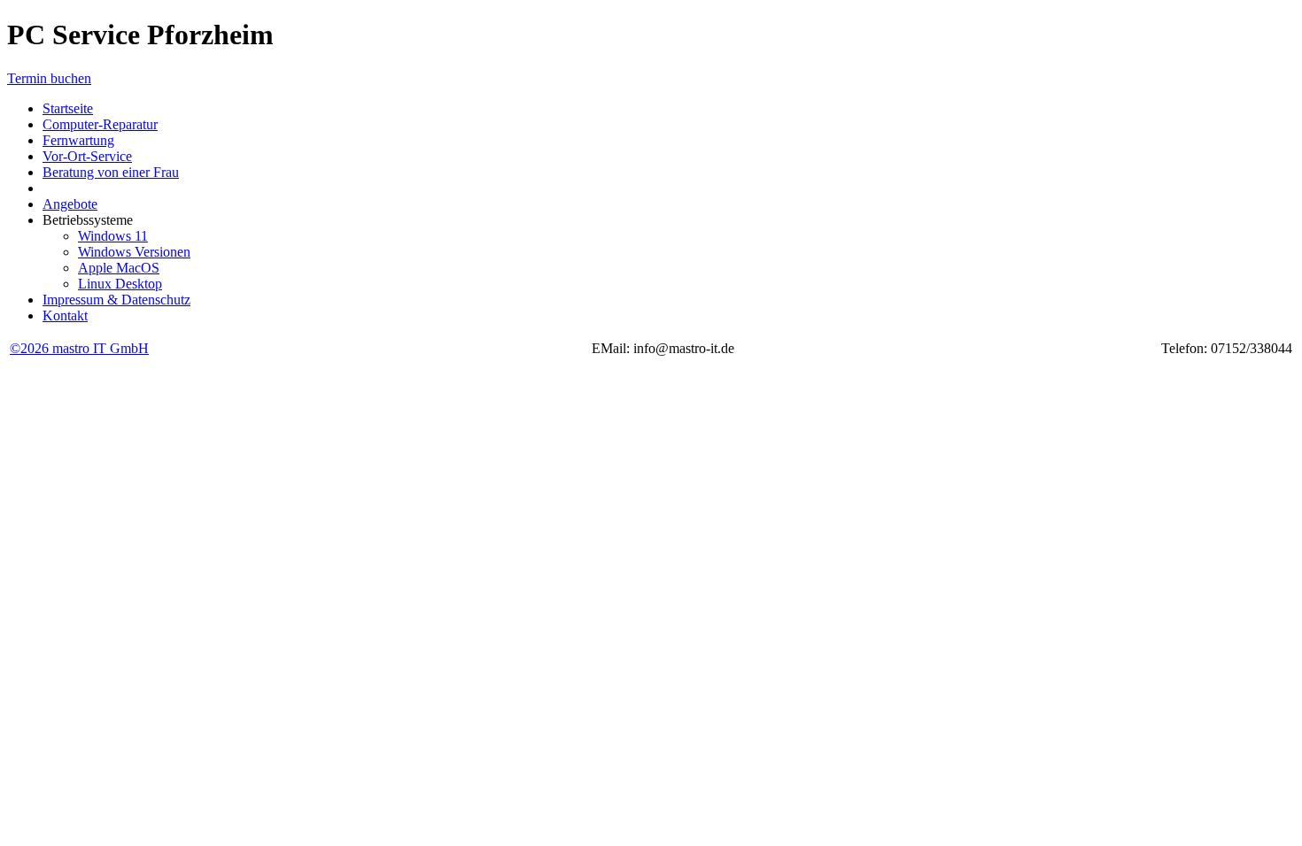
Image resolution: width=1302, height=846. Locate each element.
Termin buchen (49, 78)
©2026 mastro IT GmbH (79, 348)
